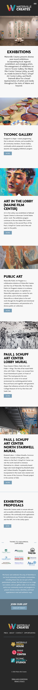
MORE (8, 153)
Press (6, 633)
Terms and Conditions (20, 679)
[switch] (35, 3)
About (11, 633)
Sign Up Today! (19, 608)
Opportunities (29, 633)
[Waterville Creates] (19, 8)
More (8, 311)
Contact (19, 633)
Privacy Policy (19, 681)
